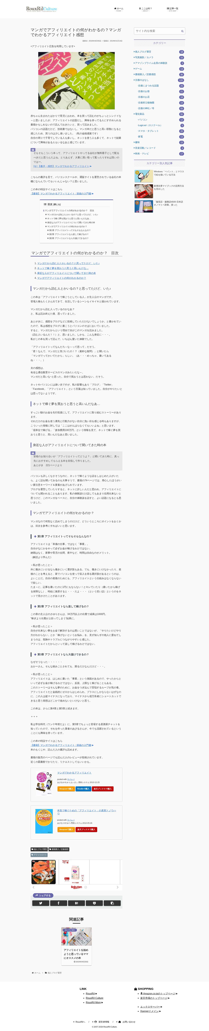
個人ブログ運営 (40, 849)
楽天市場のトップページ (153, 998)
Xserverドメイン (149, 1011)
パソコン (160, 119)
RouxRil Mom (93, 1002)
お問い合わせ (128, 1022)
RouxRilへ (80, 1022)
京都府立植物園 (160, 102)
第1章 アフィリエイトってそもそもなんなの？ (70, 230)
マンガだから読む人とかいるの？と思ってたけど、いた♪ (72, 214)
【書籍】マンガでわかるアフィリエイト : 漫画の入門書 (61, 193)
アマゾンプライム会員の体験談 (159, 63)
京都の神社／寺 (160, 108)
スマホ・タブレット (160, 131)
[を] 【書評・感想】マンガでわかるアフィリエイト (61, 166)
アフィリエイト (40, 855)
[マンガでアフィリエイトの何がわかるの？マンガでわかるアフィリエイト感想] (76, 903)
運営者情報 (103, 1022)
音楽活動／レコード (159, 148)
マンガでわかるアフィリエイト (74, 772)
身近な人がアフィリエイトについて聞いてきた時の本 (71, 222)
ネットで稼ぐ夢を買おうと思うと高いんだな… (63, 268)
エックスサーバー (150, 1006)
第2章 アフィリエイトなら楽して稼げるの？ (69, 234)
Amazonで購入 (66, 789)
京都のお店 (160, 97)
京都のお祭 (160, 91)
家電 (160, 136)
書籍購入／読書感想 (60, 849)
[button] (182, 31)
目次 (50, 204)
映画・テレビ (159, 153)
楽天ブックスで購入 (103, 789)
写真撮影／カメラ (159, 57)
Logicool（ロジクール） (160, 125)
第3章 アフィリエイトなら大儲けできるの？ (69, 238)
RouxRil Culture (94, 998)
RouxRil (90, 993)
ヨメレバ (71, 779)
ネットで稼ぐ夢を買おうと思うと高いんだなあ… (69, 218)
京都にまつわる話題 (160, 85)
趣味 (159, 142)
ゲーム (159, 68)
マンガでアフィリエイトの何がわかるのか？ (67, 226)
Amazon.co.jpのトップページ (159, 993)
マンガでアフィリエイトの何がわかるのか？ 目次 (69, 210)
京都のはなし (159, 80)
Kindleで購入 (83, 789)
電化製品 (159, 114)
